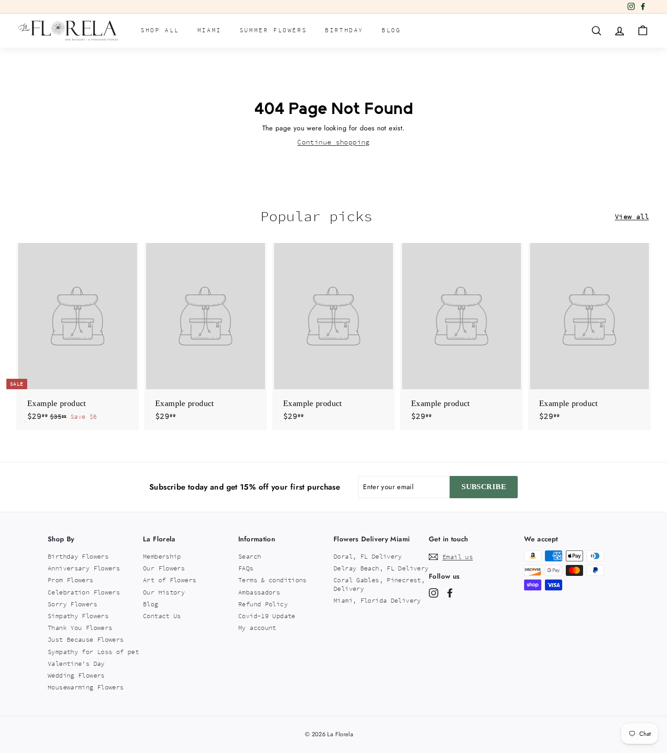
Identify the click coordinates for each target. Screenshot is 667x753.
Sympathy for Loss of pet (93, 652)
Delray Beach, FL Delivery (381, 568)
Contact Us (162, 616)
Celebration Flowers (84, 592)
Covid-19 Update (266, 616)
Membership (162, 556)
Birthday (344, 30)
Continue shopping (333, 142)
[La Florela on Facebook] (450, 593)
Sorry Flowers (72, 604)
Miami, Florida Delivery (377, 600)
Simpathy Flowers (78, 616)
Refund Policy (263, 604)
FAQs (246, 568)
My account (257, 628)
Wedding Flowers (76, 675)
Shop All (160, 30)
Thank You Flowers (80, 628)
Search (249, 556)
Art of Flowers (169, 580)
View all (632, 216)
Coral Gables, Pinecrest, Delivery (379, 584)
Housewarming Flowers (86, 687)
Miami (209, 30)
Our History (164, 592)
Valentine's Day (76, 663)
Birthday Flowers (78, 556)
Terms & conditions (272, 580)
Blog (391, 30)
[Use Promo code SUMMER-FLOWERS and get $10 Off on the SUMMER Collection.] (319, 7)
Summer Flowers (273, 30)
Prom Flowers (70, 580)
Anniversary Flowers (84, 568)
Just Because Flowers (86, 639)
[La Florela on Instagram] (433, 593)
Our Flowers (164, 568)
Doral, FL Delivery (368, 556)
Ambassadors (259, 592)
